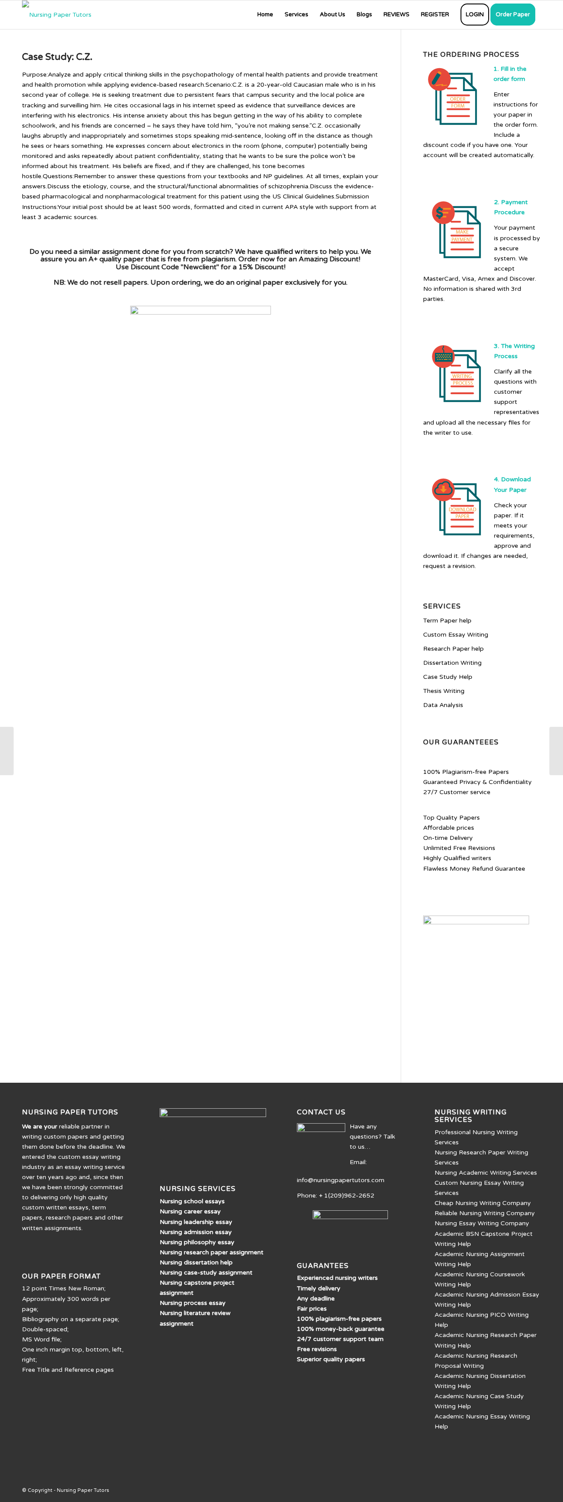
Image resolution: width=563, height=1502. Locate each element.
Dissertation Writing (452, 663)
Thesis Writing (443, 691)
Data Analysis (443, 705)
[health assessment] (7, 751)
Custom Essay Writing (455, 634)
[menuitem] (265, 14)
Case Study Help (447, 677)
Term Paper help (447, 620)
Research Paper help (453, 648)
